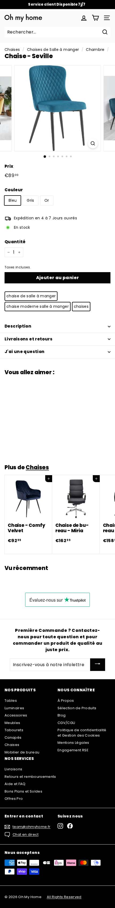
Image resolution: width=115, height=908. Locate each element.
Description (18, 326)
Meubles (12, 722)
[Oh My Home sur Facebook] (70, 826)
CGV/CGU (66, 722)
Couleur (14, 190)
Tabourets (14, 730)
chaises (81, 306)
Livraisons (13, 769)
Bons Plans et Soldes (23, 791)
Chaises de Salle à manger (53, 49)
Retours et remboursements (30, 776)
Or (46, 200)
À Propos (65, 700)
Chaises (12, 49)
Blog (61, 715)
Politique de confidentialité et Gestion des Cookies (81, 732)
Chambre (95, 49)
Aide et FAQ (15, 783)
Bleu (13, 200)
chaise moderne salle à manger (37, 306)
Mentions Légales (73, 742)
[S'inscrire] (97, 664)
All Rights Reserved (64, 896)
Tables (11, 700)
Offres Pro (14, 798)
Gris (30, 200)
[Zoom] (93, 143)
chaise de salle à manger (31, 296)
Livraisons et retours (28, 339)
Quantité (15, 242)
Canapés (13, 737)
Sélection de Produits (76, 708)
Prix (9, 166)
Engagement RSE (73, 750)
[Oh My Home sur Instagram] (60, 826)
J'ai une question (24, 351)
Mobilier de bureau (22, 752)
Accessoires (16, 715)
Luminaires (14, 708)
